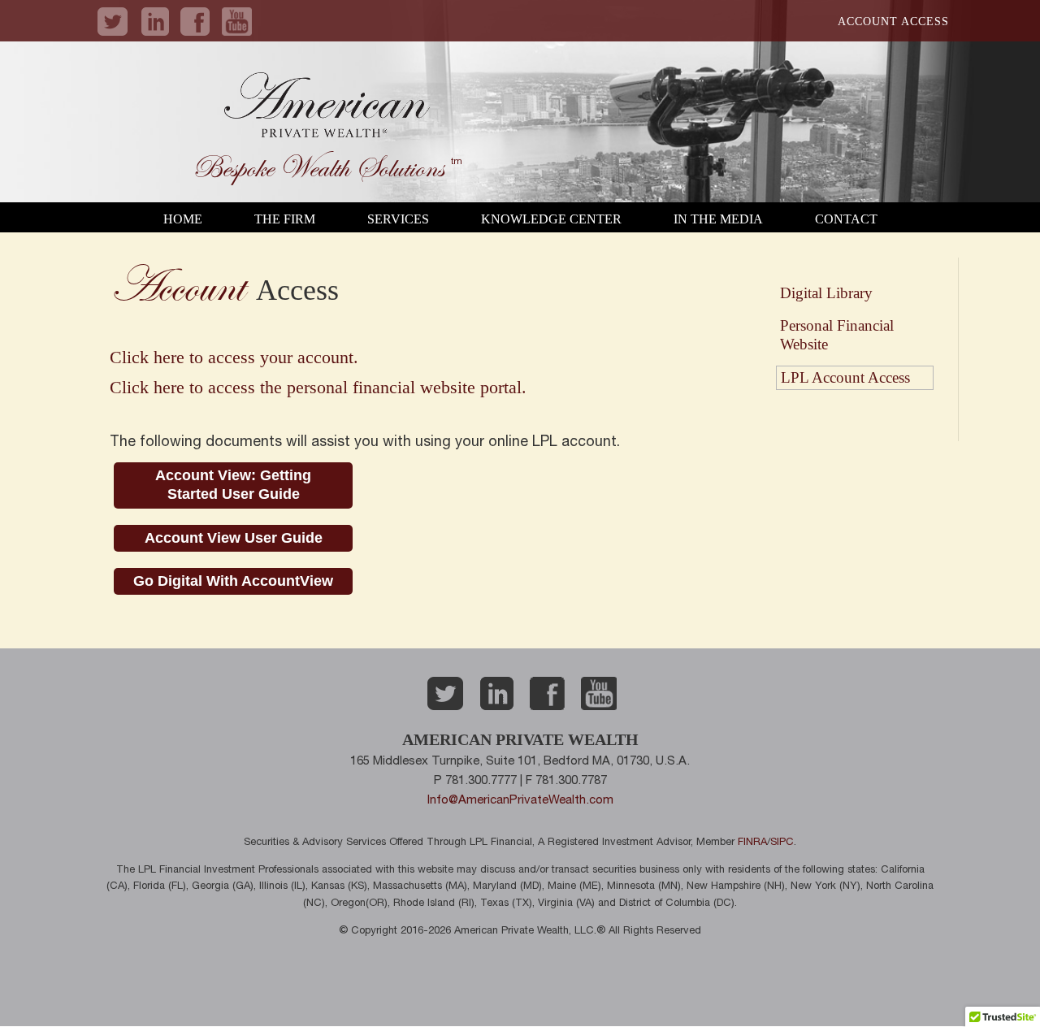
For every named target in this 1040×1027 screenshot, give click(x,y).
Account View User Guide (234, 538)
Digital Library (826, 292)
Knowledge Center (551, 219)
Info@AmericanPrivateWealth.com (520, 801)
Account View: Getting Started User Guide (233, 484)
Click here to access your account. (234, 357)
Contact (846, 219)
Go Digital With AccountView (233, 581)
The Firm (284, 219)
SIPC (782, 843)
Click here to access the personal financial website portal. (318, 387)
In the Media (718, 219)
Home (182, 219)
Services (398, 219)
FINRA (752, 843)
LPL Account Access (845, 377)
